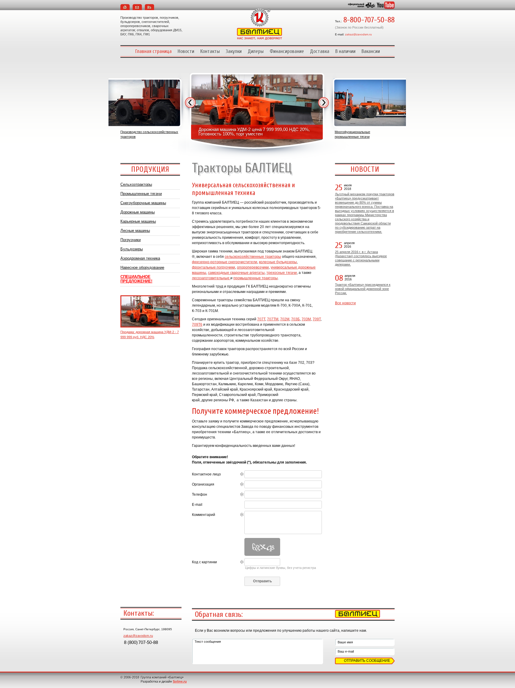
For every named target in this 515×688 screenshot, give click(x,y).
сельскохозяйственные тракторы (253, 257)
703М (306, 319)
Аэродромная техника (140, 258)
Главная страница (153, 51)
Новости (186, 51)
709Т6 (197, 324)
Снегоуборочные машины (143, 203)
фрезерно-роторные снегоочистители (224, 262)
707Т (261, 319)
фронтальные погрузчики (213, 267)
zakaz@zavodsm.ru (358, 34)
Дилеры (256, 51)
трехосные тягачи (281, 273)
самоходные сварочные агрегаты (236, 273)
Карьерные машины (138, 221)
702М (284, 319)
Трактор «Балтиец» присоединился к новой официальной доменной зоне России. (362, 289)
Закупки (234, 51)
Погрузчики (130, 240)
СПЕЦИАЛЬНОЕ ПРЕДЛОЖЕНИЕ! (136, 278)
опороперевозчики (253, 267)
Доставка (319, 51)
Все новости (345, 303)
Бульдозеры (131, 249)
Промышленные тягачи (141, 193)
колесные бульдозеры (278, 262)
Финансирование (287, 51)
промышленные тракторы (255, 278)
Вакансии (371, 51)
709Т (317, 319)
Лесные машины (135, 230)
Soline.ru (180, 681)
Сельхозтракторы (136, 184)
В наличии (345, 51)
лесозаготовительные (211, 278)
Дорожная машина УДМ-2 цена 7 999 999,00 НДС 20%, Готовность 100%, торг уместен (254, 131)
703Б (295, 319)
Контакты (210, 51)
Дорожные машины (137, 212)
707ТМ (272, 319)
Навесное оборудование (142, 267)
